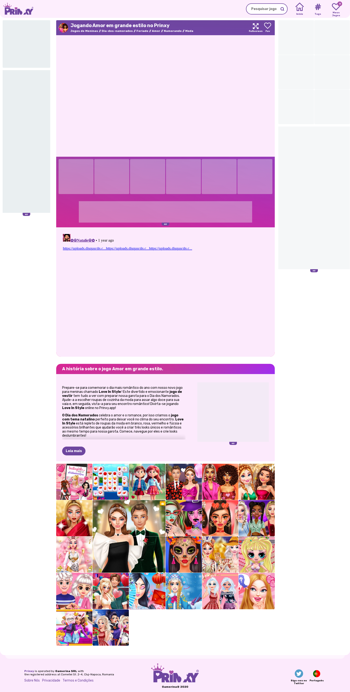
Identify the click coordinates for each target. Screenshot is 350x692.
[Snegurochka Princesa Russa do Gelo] (184, 591)
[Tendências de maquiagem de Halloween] (184, 554)
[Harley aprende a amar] (111, 591)
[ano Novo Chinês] (147, 591)
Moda (189, 31)
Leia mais (74, 451)
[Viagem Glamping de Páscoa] (220, 554)
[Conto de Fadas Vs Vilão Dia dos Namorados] (111, 627)
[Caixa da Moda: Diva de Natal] (74, 518)
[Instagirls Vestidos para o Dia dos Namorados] (74, 482)
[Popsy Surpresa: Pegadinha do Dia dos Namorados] (257, 554)
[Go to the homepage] (16, 9)
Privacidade (51, 680)
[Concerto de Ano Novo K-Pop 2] (257, 518)
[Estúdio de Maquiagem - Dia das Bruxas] (184, 518)
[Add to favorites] (267, 28)
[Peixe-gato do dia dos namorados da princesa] (220, 591)
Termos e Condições (78, 680)
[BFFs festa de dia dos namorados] (74, 627)
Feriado (142, 31)
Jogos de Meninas (84, 31)
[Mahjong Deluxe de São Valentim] (111, 482)
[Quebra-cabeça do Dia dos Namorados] (147, 482)
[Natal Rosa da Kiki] (74, 554)
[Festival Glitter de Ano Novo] (257, 482)
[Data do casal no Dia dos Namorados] (184, 482)
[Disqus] (165, 291)
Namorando (173, 31)
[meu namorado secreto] (257, 591)
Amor (156, 31)
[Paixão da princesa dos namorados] (74, 591)
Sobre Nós (32, 680)
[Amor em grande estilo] (220, 482)
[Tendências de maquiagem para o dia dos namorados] (220, 518)
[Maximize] (255, 28)
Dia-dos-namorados (117, 31)
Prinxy (29, 671)
